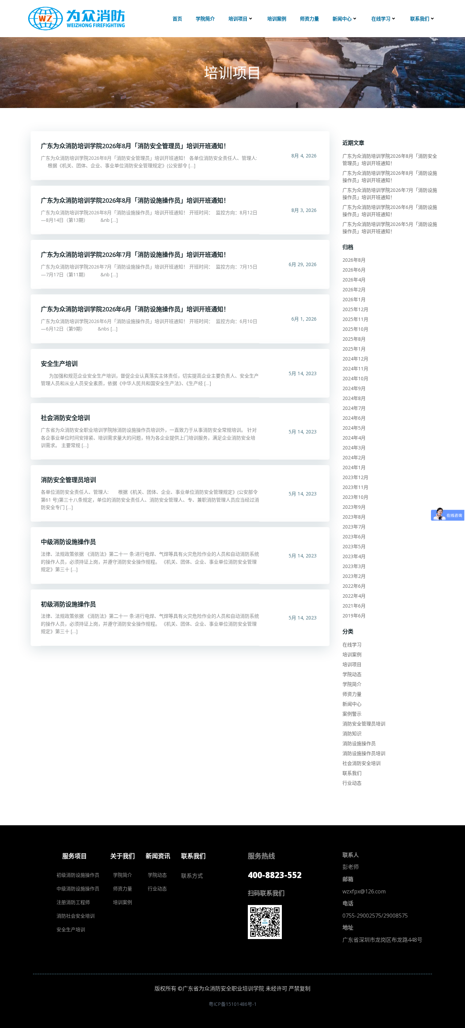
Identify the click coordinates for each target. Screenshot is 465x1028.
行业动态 (352, 783)
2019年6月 (354, 615)
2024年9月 (354, 388)
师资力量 (309, 18)
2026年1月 (354, 299)
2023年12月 (355, 477)
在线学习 (380, 18)
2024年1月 (354, 467)
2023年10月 (355, 497)
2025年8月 (354, 339)
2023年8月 (354, 516)
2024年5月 (354, 428)
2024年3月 (354, 447)
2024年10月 (355, 378)
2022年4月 (354, 596)
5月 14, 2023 (303, 373)
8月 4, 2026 (304, 155)
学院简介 (205, 18)
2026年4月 (354, 279)
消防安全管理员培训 (363, 723)
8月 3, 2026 (304, 210)
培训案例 (276, 18)
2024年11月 (355, 368)
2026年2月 (354, 289)
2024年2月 (354, 457)
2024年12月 (355, 358)
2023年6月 (354, 536)
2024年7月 (354, 408)
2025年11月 (355, 319)
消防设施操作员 (359, 743)
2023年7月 (354, 526)
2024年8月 (354, 398)
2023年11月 (355, 487)
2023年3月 (354, 566)
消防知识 (352, 733)
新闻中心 (342, 18)
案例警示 (352, 713)
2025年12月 (355, 309)
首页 (177, 18)
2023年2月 (354, 576)
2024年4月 (354, 437)
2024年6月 (354, 418)
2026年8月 (354, 260)
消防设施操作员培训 (363, 753)
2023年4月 (354, 556)
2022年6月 (354, 586)
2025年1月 (354, 349)
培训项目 (237, 18)
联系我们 (419, 18)
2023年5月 (354, 546)
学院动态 (352, 674)
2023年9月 (354, 507)
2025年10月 (355, 329)
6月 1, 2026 (304, 319)
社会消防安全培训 (361, 763)
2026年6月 (354, 269)
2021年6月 (354, 605)
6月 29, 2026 (303, 264)
